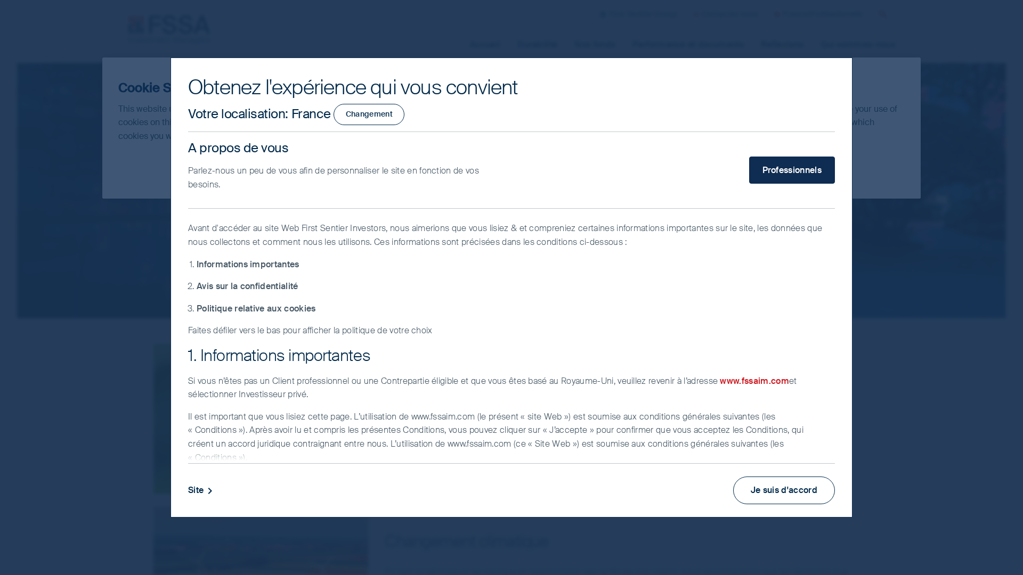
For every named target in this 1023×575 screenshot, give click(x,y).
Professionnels (792, 170)
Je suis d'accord (784, 490)
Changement (369, 114)
